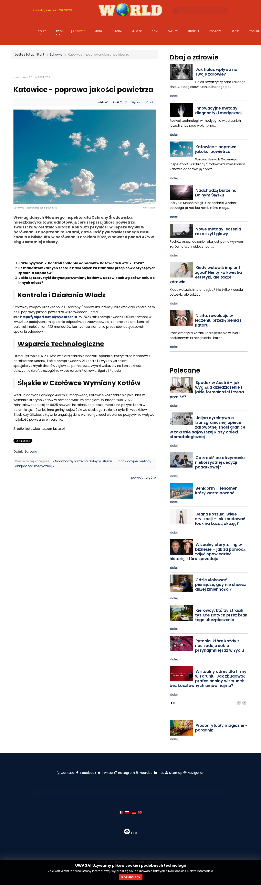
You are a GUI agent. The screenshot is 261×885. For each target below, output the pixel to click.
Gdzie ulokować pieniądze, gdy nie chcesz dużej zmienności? (220, 584)
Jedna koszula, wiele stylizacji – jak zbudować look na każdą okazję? (220, 518)
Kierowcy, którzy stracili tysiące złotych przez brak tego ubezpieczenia (221, 615)
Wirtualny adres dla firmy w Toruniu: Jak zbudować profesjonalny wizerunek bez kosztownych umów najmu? (208, 678)
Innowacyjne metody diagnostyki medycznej (218, 110)
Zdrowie (30, 451)
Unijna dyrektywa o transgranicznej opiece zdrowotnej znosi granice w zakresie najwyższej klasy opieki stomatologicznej (207, 427)
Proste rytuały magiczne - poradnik (221, 728)
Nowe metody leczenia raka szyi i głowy (218, 231)
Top (133, 832)
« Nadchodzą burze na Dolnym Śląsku (82, 461)
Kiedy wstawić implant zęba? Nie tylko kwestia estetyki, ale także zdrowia (206, 274)
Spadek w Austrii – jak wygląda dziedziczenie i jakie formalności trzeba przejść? (207, 389)
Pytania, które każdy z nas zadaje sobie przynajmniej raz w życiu (219, 645)
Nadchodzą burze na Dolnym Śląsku (216, 193)
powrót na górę (143, 477)
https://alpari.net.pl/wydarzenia (48, 317)
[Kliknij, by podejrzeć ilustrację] (84, 156)
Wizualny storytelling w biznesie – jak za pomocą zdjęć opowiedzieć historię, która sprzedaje (208, 551)
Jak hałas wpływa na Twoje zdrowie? (216, 72)
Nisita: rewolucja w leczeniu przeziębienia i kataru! (218, 320)
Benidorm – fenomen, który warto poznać (217, 491)
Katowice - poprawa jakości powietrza (216, 149)
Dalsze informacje (200, 871)
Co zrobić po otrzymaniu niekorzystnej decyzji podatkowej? (220, 462)
